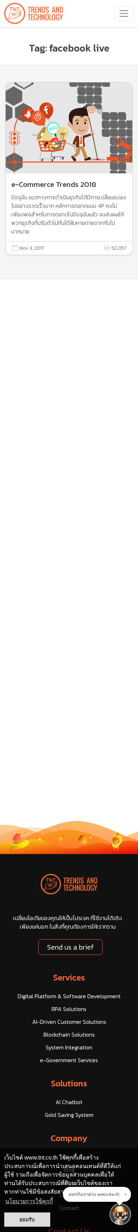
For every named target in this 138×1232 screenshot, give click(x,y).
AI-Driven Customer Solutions (69, 1021)
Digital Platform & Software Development (69, 996)
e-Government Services (69, 1060)
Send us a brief (70, 947)
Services (69, 977)
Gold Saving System (69, 1115)
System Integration (69, 1047)
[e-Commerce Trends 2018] (69, 168)
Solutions (69, 1083)
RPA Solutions (69, 1009)
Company (69, 1138)
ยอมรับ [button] (27, 1219)
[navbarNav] (124, 13)
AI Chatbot (69, 1102)
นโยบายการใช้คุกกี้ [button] (29, 1201)
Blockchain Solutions (69, 1034)
